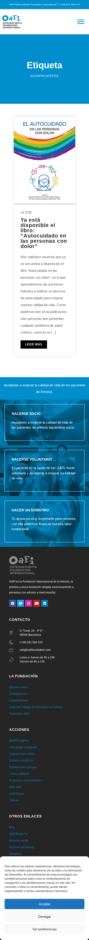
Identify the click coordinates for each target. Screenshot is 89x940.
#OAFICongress (19, 740)
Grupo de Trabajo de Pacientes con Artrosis (36, 707)
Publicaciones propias (23, 767)
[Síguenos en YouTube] (36, 603)
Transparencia (18, 693)
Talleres (14, 800)
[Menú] (80, 21)
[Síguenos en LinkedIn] (44, 603)
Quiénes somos (19, 687)
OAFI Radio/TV (18, 834)
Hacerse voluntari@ (21, 847)
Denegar (44, 917)
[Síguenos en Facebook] (12, 603)
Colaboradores (18, 700)
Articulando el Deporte (23, 747)
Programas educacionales (25, 780)
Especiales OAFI (19, 713)
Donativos (15, 853)
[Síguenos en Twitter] (20, 603)
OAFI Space (16, 793)
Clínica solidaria (19, 773)
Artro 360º (15, 787)
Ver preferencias (44, 929)
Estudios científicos (21, 760)
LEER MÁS (33, 344)
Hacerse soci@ (18, 840)
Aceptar (44, 904)
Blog (12, 827)
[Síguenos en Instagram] (28, 603)
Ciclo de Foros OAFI (21, 754)
